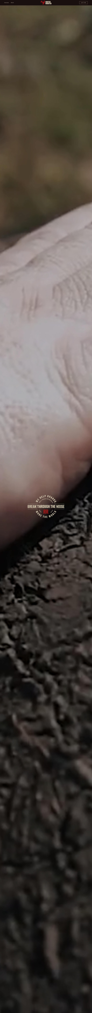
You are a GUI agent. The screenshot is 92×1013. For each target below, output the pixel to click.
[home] (46, 3)
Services (6, 2)
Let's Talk (83, 2)
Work (12, 2)
